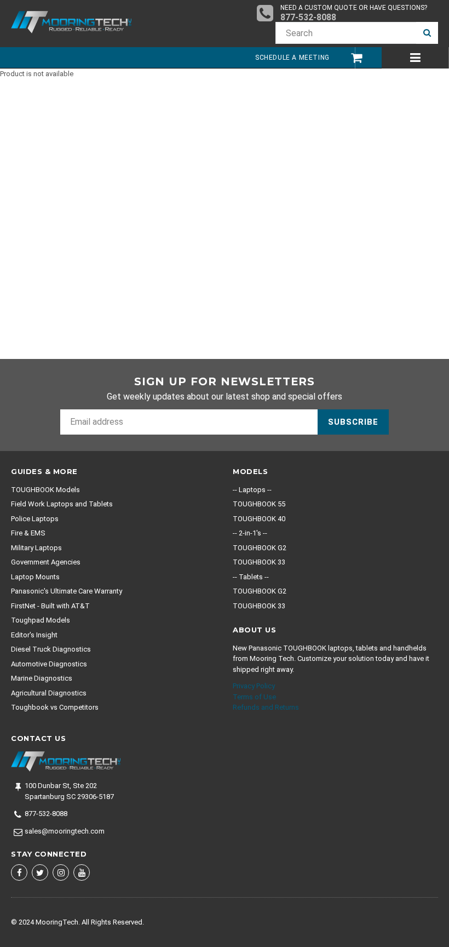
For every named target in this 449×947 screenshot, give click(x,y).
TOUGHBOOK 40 (259, 519)
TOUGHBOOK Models (45, 490)
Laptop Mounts (35, 577)
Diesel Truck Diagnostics (51, 649)
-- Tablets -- (251, 577)
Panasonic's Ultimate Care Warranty (66, 591)
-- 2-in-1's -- (250, 533)
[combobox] (345, 33)
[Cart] (351, 58)
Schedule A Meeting (292, 57)
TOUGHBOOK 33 (259, 562)
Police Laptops (35, 519)
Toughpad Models (40, 620)
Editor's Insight (34, 635)
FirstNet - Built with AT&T (50, 606)
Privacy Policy (254, 686)
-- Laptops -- (252, 490)
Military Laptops (36, 548)
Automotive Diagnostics (49, 664)
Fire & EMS (28, 533)
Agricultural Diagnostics (49, 693)
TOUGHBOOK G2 (259, 548)
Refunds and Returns (266, 707)
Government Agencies (45, 562)
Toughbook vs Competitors (55, 707)
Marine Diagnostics (41, 678)
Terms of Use (254, 697)
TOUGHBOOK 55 (259, 504)
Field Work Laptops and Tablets (62, 504)
